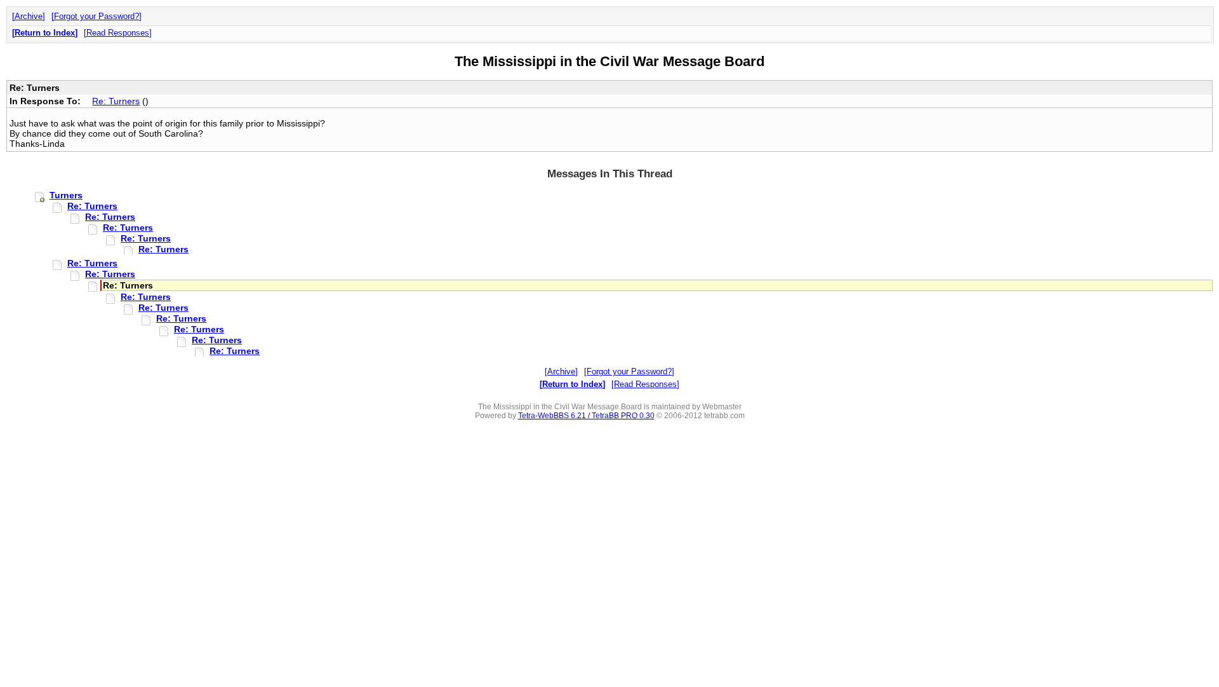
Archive (29, 16)
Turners (66, 195)
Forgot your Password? (96, 16)
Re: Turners (116, 101)
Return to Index (45, 32)
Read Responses (117, 32)
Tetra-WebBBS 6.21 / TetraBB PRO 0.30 (586, 415)
